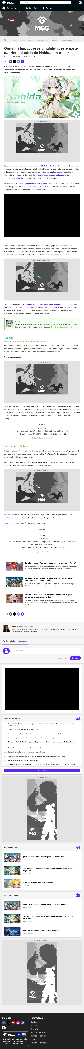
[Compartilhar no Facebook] (10, 61)
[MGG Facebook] (4, 1023)
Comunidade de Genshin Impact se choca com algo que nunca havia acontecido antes (49, 596)
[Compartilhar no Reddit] (18, 61)
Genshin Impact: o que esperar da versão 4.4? (23, 729)
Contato (34, 1022)
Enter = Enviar (63, 658)
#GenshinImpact (39, 431)
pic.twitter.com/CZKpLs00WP (42, 545)
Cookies (34, 1039)
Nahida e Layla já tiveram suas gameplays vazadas (36, 183)
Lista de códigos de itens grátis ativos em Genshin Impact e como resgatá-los (33, 738)
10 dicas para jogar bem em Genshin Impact (39, 882)
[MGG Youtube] (13, 1023)
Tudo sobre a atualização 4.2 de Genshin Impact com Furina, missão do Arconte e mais (36, 756)
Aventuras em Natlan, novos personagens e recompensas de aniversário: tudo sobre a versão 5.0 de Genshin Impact (41, 724)
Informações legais (38, 1032)
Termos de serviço (38, 1036)
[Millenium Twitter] (8, 1023)
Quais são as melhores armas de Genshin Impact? (24, 748)
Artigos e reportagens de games (17, 40)
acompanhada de (13, 178)
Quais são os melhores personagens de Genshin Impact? (26, 752)
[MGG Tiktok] (4, 1027)
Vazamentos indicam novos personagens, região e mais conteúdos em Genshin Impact (49, 579)
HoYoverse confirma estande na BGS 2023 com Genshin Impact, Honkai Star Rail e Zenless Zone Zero (41, 764)
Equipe (34, 1025)
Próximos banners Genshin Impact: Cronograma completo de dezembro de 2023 (34, 734)
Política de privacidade (40, 1043)
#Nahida (42, 425)
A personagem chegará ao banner (50, 175)
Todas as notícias (42, 770)
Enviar (76, 658)
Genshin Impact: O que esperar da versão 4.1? (23, 760)
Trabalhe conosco (38, 1029)
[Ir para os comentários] (22, 61)
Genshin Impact (32, 40)
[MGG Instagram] (18, 1023)
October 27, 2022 (59, 434)
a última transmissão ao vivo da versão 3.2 (26, 166)
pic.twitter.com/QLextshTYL (57, 431)
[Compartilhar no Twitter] (14, 61)
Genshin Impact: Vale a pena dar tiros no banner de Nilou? (50, 563)
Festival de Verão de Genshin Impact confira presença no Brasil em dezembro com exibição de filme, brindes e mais (41, 743)
